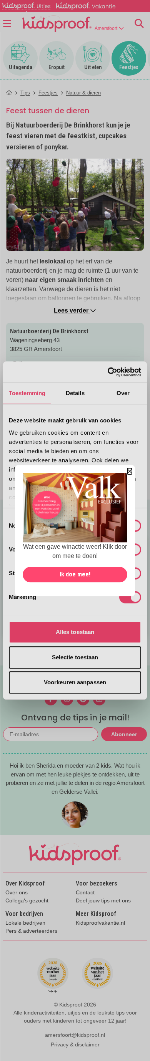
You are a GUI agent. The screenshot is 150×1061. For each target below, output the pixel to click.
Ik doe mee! (75, 574)
